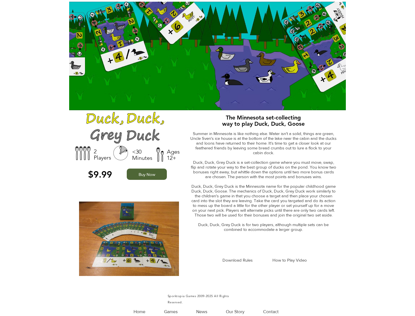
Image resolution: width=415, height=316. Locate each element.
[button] (171, 312)
